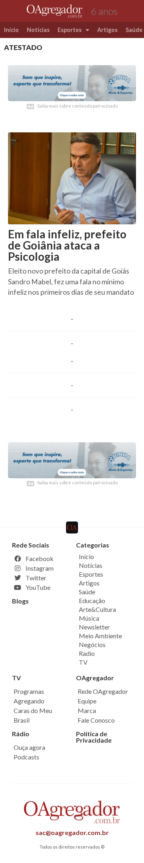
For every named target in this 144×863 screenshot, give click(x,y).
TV (83, 662)
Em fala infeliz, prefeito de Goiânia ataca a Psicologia (67, 245)
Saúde (87, 591)
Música (89, 618)
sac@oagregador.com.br (72, 832)
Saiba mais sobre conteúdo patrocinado (77, 105)
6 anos (104, 11)
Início (11, 29)
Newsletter (94, 627)
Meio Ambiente (100, 635)
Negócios (92, 644)
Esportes (70, 29)
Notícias (38, 29)
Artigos (107, 29)
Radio (87, 653)
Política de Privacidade (94, 737)
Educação (92, 600)
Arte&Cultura (97, 609)
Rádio (20, 733)
